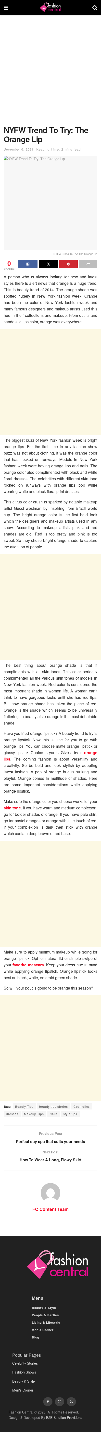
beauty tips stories (53, 1106)
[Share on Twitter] (48, 264)
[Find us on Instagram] (59, 1401)
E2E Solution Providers (64, 1417)
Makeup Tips (34, 1114)
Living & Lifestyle (46, 1322)
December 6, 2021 (19, 149)
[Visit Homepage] (50, 7)
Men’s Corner (43, 1330)
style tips (70, 1114)
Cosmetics (82, 1106)
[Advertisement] (50, 72)
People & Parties (45, 1315)
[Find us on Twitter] (71, 1401)
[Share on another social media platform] (88, 264)
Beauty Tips (24, 1106)
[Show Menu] (6, 7)
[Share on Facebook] (28, 264)
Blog (35, 1337)
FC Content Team (50, 1209)
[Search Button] (94, 7)
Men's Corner (22, 1390)
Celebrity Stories (25, 1363)
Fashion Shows (24, 1372)
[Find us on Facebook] (47, 1401)
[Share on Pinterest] (68, 264)
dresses (12, 1114)
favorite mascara (28, 965)
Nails (54, 1114)
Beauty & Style (44, 1307)
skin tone (12, 808)
